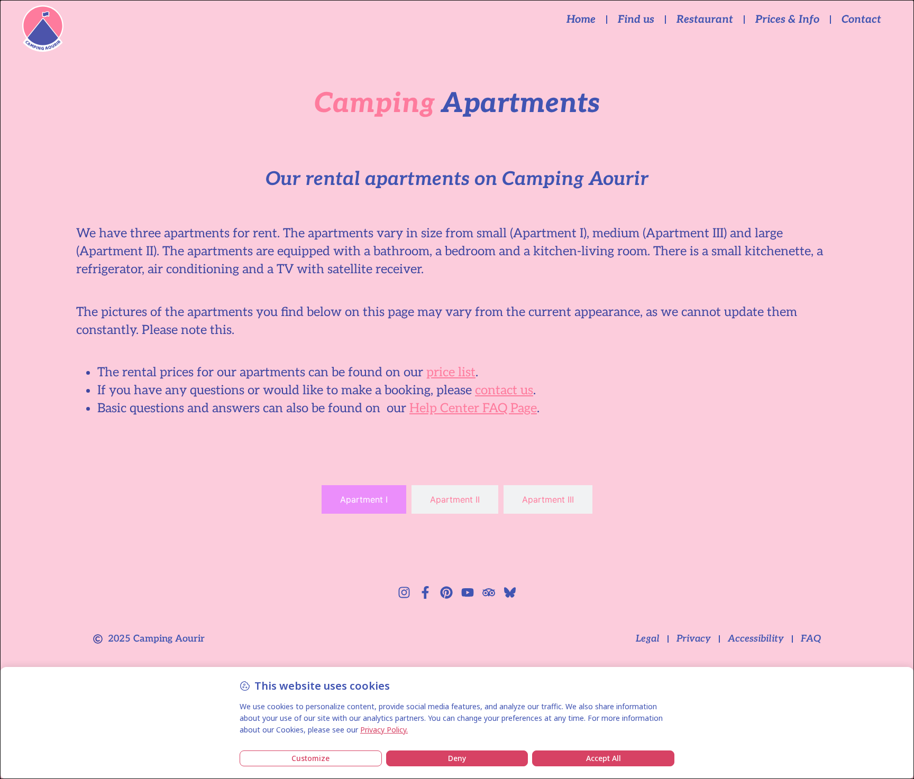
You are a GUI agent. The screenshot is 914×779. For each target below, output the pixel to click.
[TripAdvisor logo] (488, 592)
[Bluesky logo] (510, 592)
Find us (636, 19)
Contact (861, 19)
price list (451, 372)
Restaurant (705, 19)
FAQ (811, 638)
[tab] (364, 499)
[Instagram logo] (404, 592)
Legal (648, 638)
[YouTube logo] (467, 592)
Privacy (694, 638)
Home (581, 19)
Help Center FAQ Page (473, 408)
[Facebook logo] (425, 592)
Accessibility (756, 638)
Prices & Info (787, 19)
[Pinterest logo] (446, 592)
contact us (504, 390)
